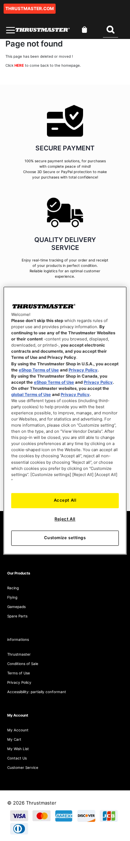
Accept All (65, 500)
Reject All (65, 518)
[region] (65, 420)
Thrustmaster (19, 654)
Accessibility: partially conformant (36, 692)
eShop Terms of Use (39, 370)
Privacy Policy (83, 370)
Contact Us (17, 758)
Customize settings (65, 537)
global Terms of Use (31, 394)
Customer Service (22, 767)
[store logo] (43, 30)
